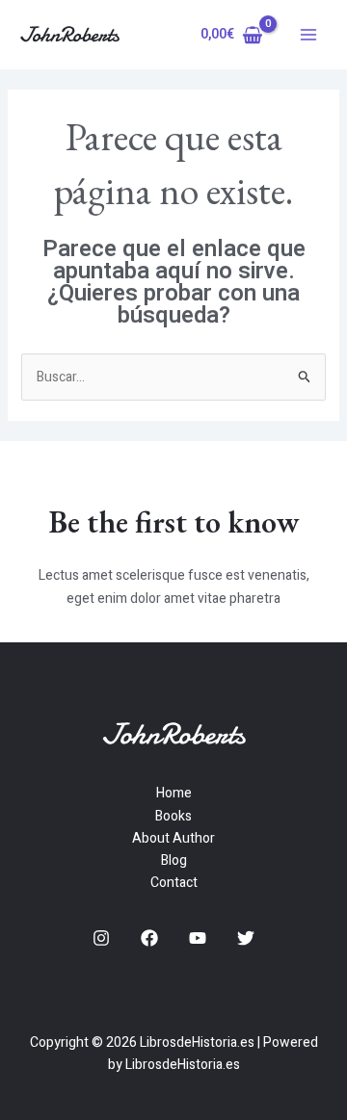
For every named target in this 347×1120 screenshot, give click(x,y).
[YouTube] (197, 938)
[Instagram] (101, 938)
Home (174, 793)
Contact (174, 883)
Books (173, 816)
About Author (173, 838)
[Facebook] (149, 938)
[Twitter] (245, 938)
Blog (174, 860)
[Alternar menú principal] (308, 34)
